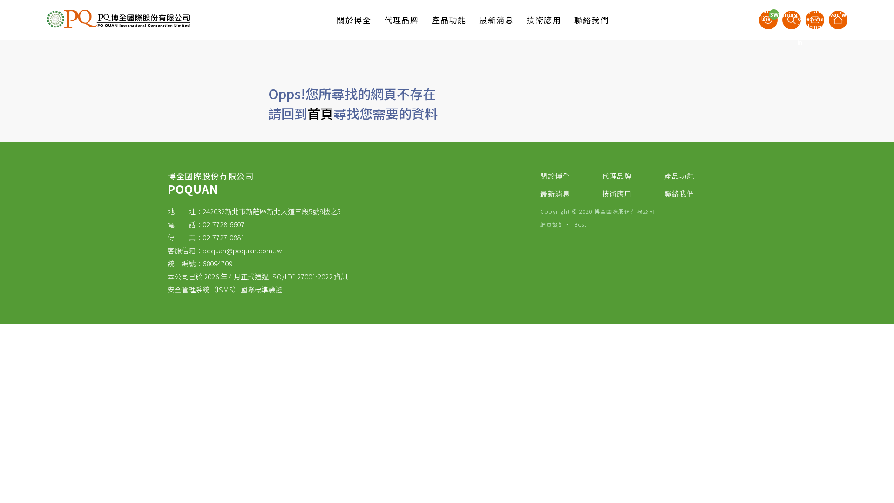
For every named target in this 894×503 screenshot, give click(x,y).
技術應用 (617, 193)
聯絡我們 (679, 193)
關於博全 (555, 176)
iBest (579, 224)
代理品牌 (617, 176)
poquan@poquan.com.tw (242, 250)
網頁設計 (552, 224)
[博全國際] (119, 25)
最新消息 (555, 193)
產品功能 (679, 176)
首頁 (320, 113)
